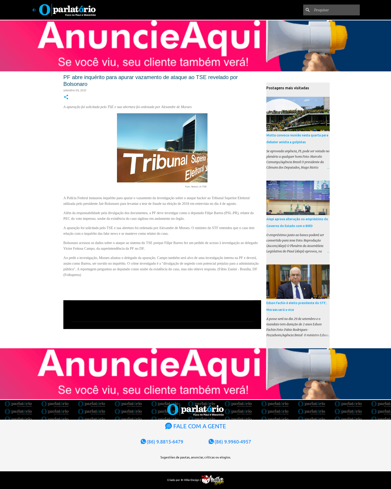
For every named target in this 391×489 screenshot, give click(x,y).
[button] (66, 97)
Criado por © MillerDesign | (184, 480)
